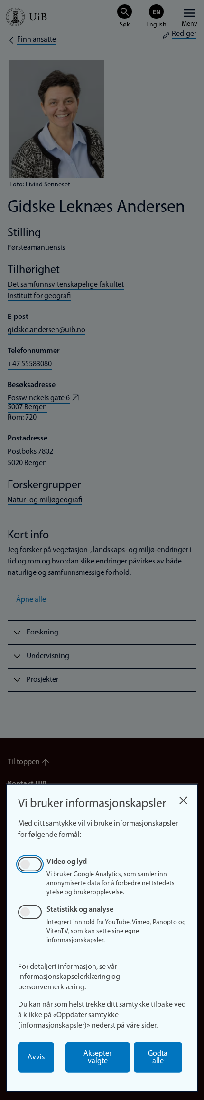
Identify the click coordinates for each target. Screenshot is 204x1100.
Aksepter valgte (97, 1057)
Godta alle (157, 1057)
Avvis (36, 1057)
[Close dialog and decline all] (183, 798)
